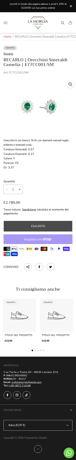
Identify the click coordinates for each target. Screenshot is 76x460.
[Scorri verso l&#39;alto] (38, 449)
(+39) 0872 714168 (19, 385)
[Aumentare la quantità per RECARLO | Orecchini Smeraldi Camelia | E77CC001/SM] (20, 189)
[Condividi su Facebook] (39, 267)
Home (7, 37)
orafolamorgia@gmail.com (26, 382)
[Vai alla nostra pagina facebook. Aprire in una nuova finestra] (7, 395)
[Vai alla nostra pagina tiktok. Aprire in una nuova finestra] (26, 395)
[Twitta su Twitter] (50, 267)
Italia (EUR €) (16, 425)
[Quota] (28, 267)
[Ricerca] (62, 23)
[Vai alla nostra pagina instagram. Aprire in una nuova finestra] (17, 395)
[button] (32, 350)
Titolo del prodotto (18, 335)
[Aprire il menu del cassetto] (5, 23)
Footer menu (13, 410)
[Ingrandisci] (70, 84)
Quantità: (9, 181)
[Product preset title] (19, 315)
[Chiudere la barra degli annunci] (70, 6)
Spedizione (29, 210)
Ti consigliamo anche (38, 289)
